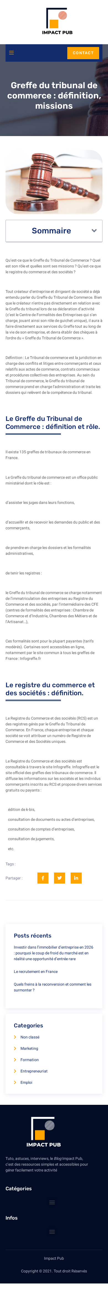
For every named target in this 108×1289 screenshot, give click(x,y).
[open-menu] (11, 53)
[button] (94, 231)
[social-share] (42, 878)
